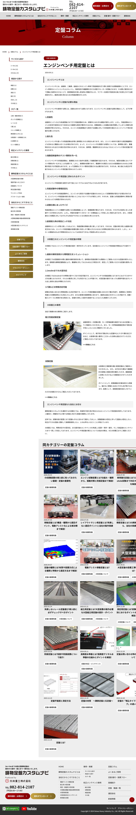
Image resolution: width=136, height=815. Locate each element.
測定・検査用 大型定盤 (18, 215)
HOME (8, 16)
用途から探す (89, 774)
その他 (87, 795)
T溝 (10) (13, 127)
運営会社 (127, 16)
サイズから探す (90, 771)
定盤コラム (96, 16)
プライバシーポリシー (21, 268)
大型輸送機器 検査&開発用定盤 (20, 218)
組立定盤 (88, 787)
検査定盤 (88, 793)
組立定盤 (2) (14, 157)
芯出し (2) (14, 100)
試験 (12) (13, 89)
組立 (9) (13, 96)
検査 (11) (13, 85)
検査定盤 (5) (14, 164)
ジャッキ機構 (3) (16, 130)
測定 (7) (13, 93)
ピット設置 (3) (15, 145)
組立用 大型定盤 (16, 211)
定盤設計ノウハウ (16, 186)
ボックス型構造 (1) (17, 119)
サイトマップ (21, 275)
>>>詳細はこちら (51, 397)
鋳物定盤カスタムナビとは (24, 16)
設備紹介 (111, 782)
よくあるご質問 (21, 253)
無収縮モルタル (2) (17, 134)
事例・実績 (65, 16)
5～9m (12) (14, 69)
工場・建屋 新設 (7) (17, 116)
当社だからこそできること (47, 16)
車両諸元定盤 (15, 229)
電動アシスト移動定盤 (18, 207)
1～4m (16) (14, 66)
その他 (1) (14, 103)
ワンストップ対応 (16, 193)
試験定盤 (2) (14, 161)
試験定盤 (88, 790)
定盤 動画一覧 (114, 788)
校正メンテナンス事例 (81, 16)
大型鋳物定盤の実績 (17, 179)
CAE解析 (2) (14, 141)
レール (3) (14, 123)
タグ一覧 (88, 776)
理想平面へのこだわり (18, 182)
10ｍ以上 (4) (15, 73)
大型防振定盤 (15, 222)
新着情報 (111, 798)
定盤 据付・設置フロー (112, 16)
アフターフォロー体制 (18, 197)
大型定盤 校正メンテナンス (19, 225)
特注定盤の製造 (16, 189)
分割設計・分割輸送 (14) (18, 137)
